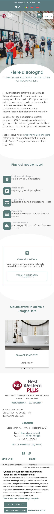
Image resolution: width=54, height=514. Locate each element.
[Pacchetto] (7, 214)
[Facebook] (16, 7)
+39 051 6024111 (32, 436)
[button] (39, 15)
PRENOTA (48, 16)
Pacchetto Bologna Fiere (37, 134)
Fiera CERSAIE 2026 (27, 355)
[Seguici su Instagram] (30, 453)
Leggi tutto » (27, 362)
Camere (33, 464)
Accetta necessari (16, 510)
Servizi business (19, 222)
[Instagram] (19, 7)
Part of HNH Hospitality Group (27, 444)
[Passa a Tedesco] (37, 7)
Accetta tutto (15, 505)
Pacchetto (16, 211)
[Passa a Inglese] (32, 7)
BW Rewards (35, 402)
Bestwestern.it (19, 402)
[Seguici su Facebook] (24, 453)
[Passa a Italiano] (26, 7)
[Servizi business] (7, 226)
